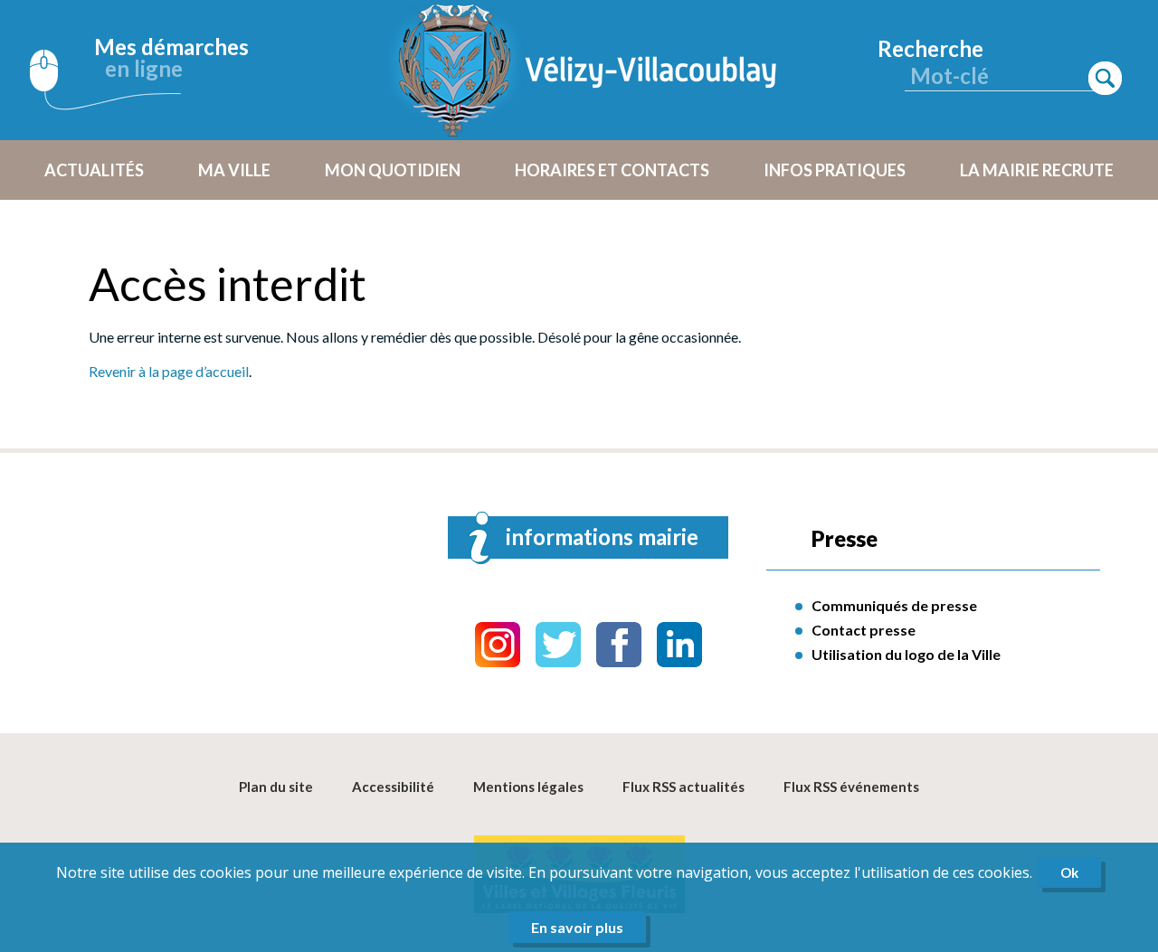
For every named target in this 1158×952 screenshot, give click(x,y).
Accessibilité (393, 786)
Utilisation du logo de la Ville (906, 654)
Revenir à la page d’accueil (169, 371)
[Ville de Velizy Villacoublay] (588, 70)
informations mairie (602, 536)
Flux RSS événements (851, 786)
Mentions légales (528, 786)
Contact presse (864, 629)
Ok (1069, 872)
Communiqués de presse (894, 605)
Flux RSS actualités (683, 786)
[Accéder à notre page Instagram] (497, 644)
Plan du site (276, 786)
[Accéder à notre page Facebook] (618, 644)
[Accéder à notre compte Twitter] (558, 644)
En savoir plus (577, 927)
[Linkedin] (679, 644)
